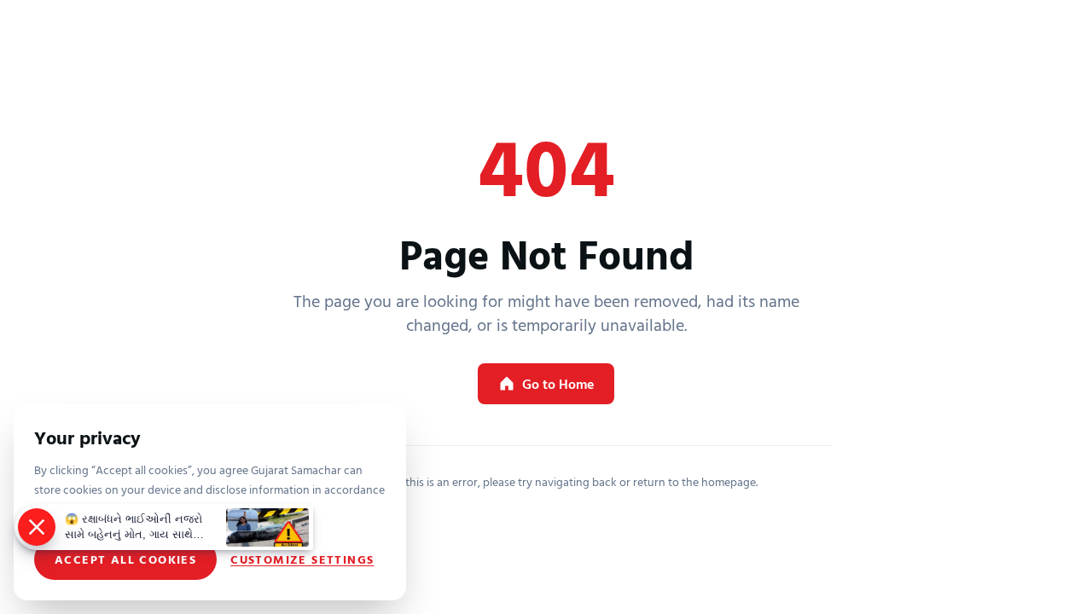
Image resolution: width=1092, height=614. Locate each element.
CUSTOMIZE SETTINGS (302, 559)
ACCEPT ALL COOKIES (125, 559)
